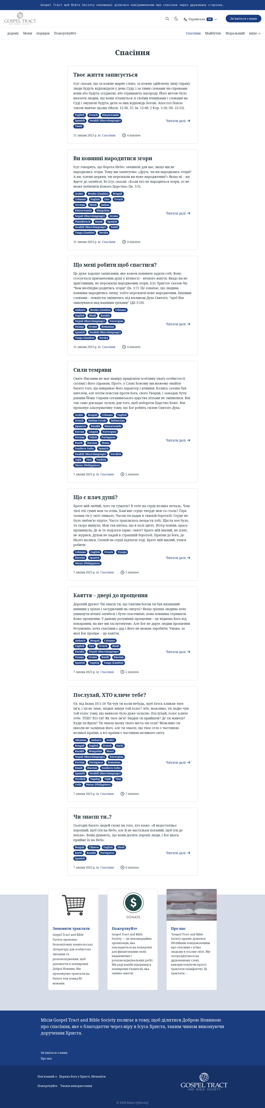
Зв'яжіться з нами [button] (243, 19)
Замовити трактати (71, 928)
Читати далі (176, 121)
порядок (43, 33)
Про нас (178, 928)
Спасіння (193, 33)
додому (13, 33)
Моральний (235, 33)
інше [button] (253, 33)
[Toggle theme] (176, 18)
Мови (27, 33)
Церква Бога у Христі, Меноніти (82, 1076)
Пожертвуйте (65, 33)
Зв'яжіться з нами (54, 1053)
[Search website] (167, 19)
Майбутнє (213, 33)
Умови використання (76, 1086)
